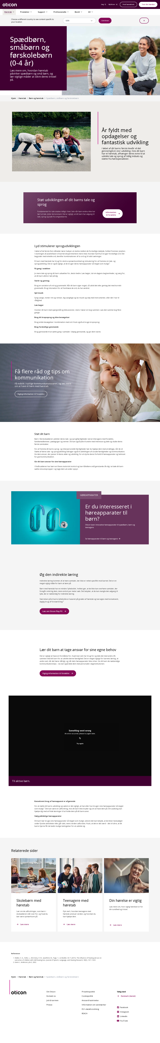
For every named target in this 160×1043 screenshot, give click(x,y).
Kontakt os (51, 996)
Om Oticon (50, 991)
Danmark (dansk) (128, 996)
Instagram (124, 1012)
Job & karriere (52, 1000)
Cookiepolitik (87, 996)
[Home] (10, 4)
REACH (85, 1013)
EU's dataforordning (90, 1009)
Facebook (124, 1007)
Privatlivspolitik (88, 991)
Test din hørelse (148, 4)
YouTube (124, 1021)
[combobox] (78, 20)
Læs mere (24, 924)
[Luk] (144, 21)
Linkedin (123, 1016)
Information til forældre (111, 213)
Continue (105, 21)
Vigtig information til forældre (31, 394)
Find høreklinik (128, 4)
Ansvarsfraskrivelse (90, 1000)
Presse (49, 1005)
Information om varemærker (94, 1005)
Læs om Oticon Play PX (52, 611)
